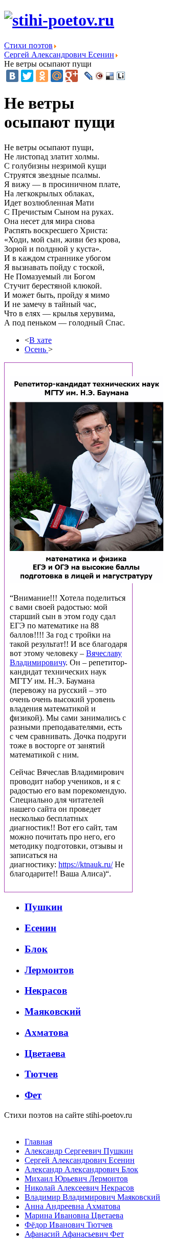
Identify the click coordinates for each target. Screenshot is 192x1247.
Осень (36, 349)
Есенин (40, 928)
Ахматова (47, 1032)
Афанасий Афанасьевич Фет (74, 1234)
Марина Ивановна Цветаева (74, 1215)
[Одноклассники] (42, 76)
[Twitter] (27, 76)
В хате (40, 340)
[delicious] (110, 76)
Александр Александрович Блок (81, 1169)
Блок (36, 949)
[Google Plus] (72, 76)
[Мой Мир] (57, 76)
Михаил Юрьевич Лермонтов (76, 1178)
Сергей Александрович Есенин (80, 1160)
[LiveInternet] (121, 76)
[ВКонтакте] (12, 76)
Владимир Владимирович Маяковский (92, 1197)
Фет (33, 1095)
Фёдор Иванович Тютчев (69, 1224)
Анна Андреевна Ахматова (72, 1206)
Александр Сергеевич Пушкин (79, 1151)
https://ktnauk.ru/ (85, 864)
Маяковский (53, 1011)
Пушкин (43, 907)
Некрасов (46, 990)
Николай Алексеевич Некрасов (79, 1187)
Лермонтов (49, 970)
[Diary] (99, 76)
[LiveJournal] (88, 76)
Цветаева (45, 1053)
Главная (38, 1141)
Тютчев (41, 1074)
